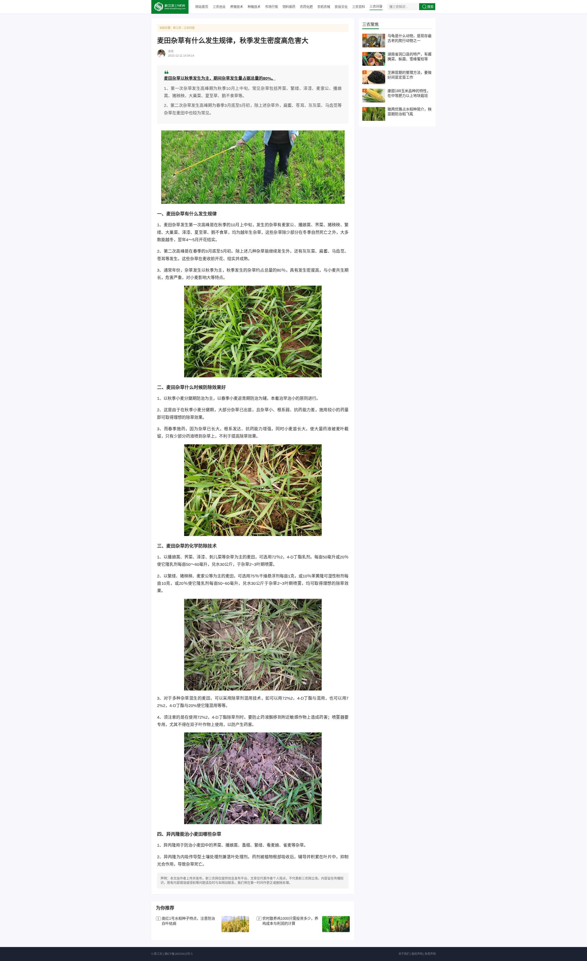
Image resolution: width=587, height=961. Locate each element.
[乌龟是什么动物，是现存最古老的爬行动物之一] (373, 40)
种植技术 (254, 6)
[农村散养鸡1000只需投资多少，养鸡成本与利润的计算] (336, 924)
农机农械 (323, 6)
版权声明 (417, 953)
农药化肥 (306, 6)
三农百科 (358, 6)
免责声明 (430, 953)
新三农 (177, 28)
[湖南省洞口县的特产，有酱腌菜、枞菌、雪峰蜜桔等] (373, 59)
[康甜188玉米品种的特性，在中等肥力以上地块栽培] (373, 95)
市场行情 (271, 6)
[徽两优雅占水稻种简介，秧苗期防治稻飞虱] (373, 114)
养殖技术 (236, 6)
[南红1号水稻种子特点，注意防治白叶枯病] (235, 924)
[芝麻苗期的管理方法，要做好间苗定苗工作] (373, 77)
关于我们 (404, 953)
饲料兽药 (288, 6)
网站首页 (201, 6)
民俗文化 (341, 6)
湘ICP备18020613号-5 (178, 953)
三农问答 (376, 6)
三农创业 (219, 6)
